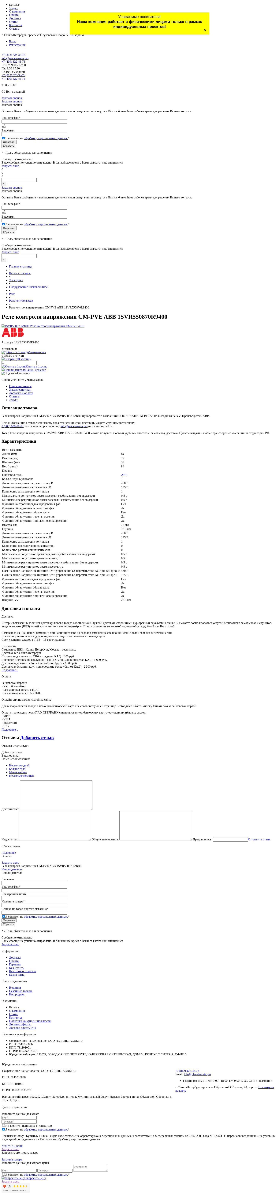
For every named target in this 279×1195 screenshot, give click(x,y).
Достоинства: (10, 809)
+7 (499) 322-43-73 (13, 61)
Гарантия (15, 964)
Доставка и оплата (21, 393)
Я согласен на (37, 138)
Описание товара (20, 386)
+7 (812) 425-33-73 (13, 54)
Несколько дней (19, 765)
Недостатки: (9, 839)
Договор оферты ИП (22, 1027)
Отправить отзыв (259, 839)
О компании (17, 11)
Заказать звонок (12, 98)
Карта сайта (16, 974)
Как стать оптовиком (22, 971)
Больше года (17, 768)
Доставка (15, 18)
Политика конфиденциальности (30, 1021)
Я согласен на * (37, 1129)
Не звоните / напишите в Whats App (28, 1125)
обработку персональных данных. (46, 138)
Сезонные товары (20, 991)
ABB (124, 474)
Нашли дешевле (35, 369)
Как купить (16, 967)
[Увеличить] (43, 326)
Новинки (15, 987)
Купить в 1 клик (36, 366)
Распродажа (16, 994)
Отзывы (14, 28)
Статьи (13, 21)
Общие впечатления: (105, 839)
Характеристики (20, 389)
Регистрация (17, 44)
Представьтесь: (202, 839)
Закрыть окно (10, 166)
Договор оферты (20, 1024)
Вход (12, 41)
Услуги (13, 8)
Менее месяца (18, 772)
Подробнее (9, 852)
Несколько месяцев (21, 775)
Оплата (14, 15)
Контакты (15, 25)
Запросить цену (35, 1178)
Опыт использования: (16, 759)
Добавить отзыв (37, 737)
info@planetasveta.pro (15, 58)
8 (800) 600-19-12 (13, 426)
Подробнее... (10, 670)
